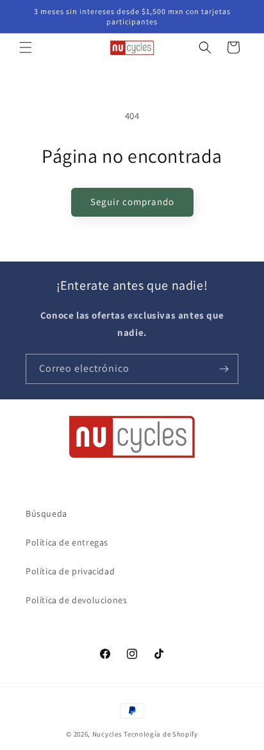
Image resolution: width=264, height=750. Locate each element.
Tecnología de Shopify (161, 733)
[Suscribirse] (224, 369)
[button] (26, 47)
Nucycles (107, 733)
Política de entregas (67, 542)
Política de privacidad (70, 571)
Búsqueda (46, 513)
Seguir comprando (132, 202)
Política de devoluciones (76, 600)
